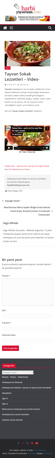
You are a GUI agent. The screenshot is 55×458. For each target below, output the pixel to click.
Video (7, 68)
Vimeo (27, 169)
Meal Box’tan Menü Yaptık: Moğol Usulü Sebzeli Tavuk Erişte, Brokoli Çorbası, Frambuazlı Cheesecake (27, 211)
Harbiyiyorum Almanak (12, 382)
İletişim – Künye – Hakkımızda (15, 377)
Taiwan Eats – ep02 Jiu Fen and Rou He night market (27, 166)
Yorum (6, 275)
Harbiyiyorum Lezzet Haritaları (15, 414)
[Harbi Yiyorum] (5, 28)
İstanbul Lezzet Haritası (12, 420)
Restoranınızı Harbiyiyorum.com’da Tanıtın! (21, 409)
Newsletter (7, 393)
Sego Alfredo (24, 85)
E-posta (6, 322)
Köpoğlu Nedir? (12, 200)
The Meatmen (15, 169)
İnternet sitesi (8, 335)
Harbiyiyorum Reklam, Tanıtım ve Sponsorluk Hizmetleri (26, 387)
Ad (4, 310)
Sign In (5, 398)
